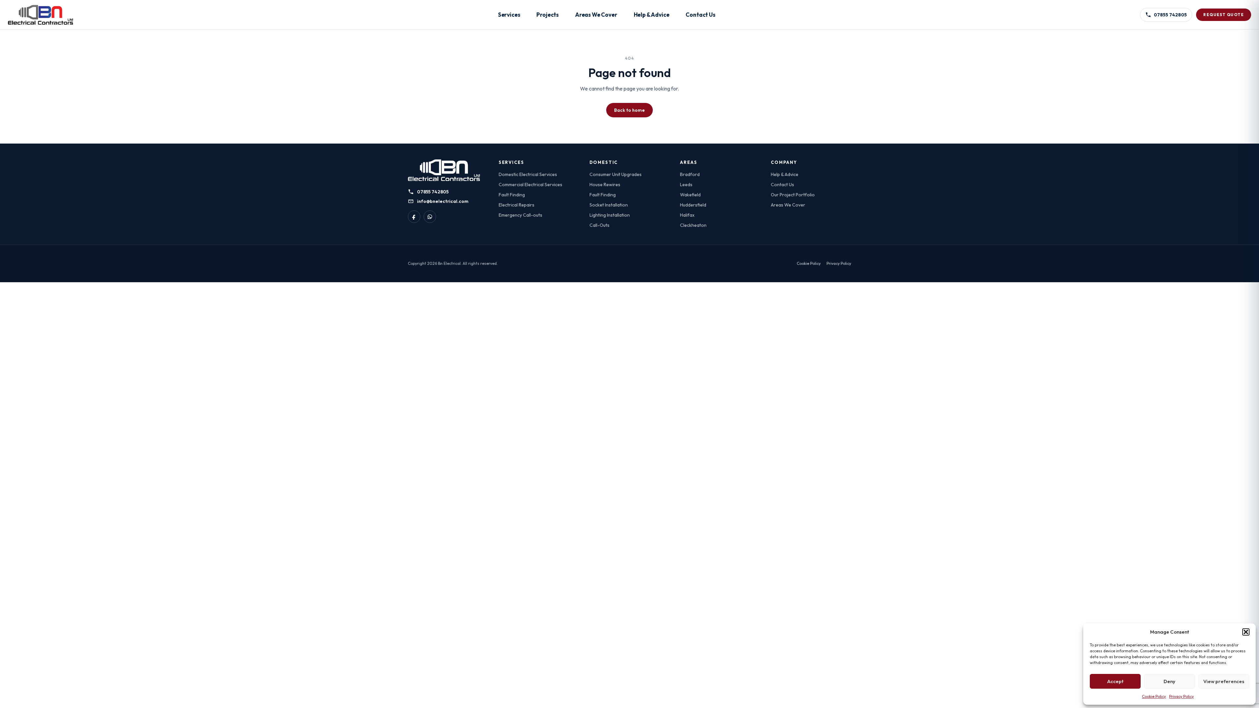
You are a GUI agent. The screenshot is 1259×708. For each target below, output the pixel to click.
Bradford (690, 174)
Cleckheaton (693, 225)
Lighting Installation (610, 215)
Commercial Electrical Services (530, 184)
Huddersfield (693, 205)
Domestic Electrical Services (528, 174)
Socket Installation (609, 205)
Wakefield (690, 195)
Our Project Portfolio (793, 195)
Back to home (629, 110)
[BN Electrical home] (444, 170)
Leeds (686, 184)
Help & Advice (651, 14)
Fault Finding (512, 195)
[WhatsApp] (430, 216)
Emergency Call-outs (520, 215)
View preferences (1223, 681)
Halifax (687, 215)
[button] (1246, 632)
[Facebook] (414, 216)
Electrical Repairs (516, 205)
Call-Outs (600, 225)
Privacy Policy (1181, 696)
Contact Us (700, 14)
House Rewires (605, 184)
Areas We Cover (596, 14)
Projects (547, 14)
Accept (1115, 681)
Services (509, 14)
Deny (1169, 681)
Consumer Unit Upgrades (616, 174)
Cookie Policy (1154, 696)
